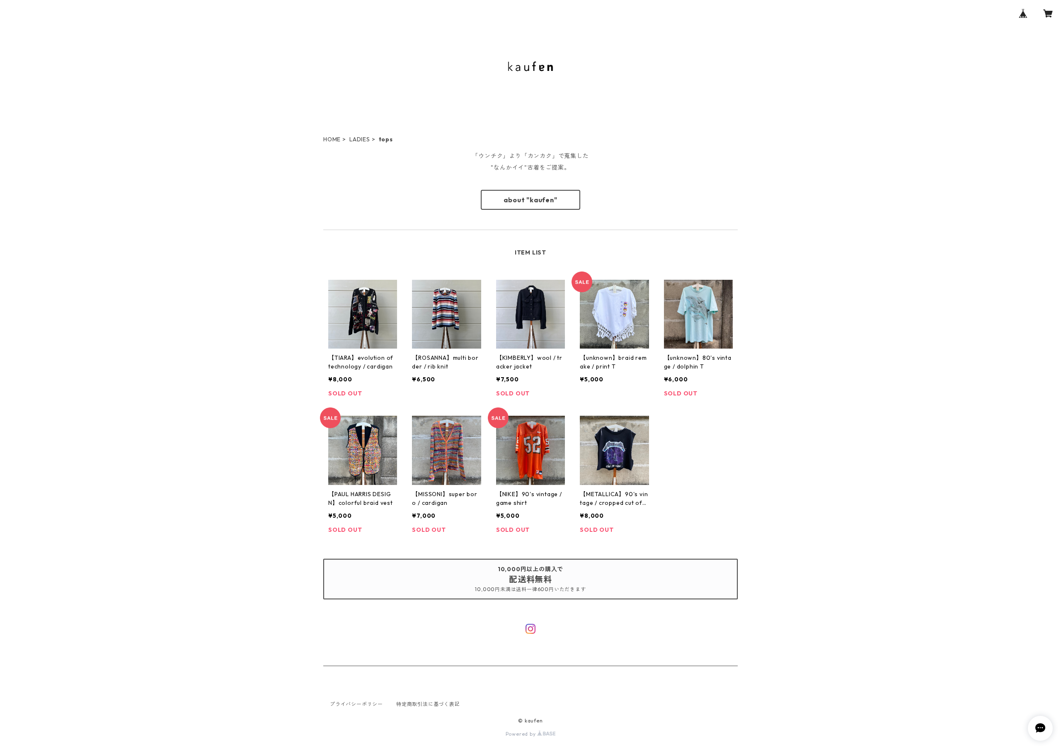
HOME (463, 120)
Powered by (522, 734)
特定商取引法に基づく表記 (428, 704)
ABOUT (499, 120)
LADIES (359, 139)
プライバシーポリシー (356, 704)
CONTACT (591, 120)
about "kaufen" (530, 200)
